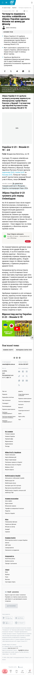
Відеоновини (9, 441)
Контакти (20, 404)
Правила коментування (24, 398)
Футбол (14, 7)
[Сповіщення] (32, 2)
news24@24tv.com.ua (8, 364)
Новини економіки (11, 499)
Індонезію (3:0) (8, 172)
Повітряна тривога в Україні (13, 462)
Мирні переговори (10, 459)
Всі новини (9, 431)
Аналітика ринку (10, 558)
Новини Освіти (10, 538)
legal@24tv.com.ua (23, 650)
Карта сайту (21, 416)
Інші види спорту (10, 582)
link (19, 371)
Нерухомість (9, 556)
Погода (7, 446)
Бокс (6, 572)
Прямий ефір (9, 439)
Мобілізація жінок (10, 483)
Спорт (7, 569)
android (7, 617)
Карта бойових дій (10, 457)
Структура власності (24, 410)
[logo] (12, 2)
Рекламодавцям (6, 406)
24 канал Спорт (6, 7)
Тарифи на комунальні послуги (14, 508)
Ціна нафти (8, 501)
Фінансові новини (10, 506)
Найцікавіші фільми (11, 522)
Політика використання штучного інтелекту (8, 417)
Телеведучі (5, 403)
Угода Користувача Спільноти (23, 395)
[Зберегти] (29, 71)
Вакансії (20, 407)
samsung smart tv (20, 622)
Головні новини (10, 434)
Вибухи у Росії (9, 467)
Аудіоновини (9, 444)
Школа (7, 542)
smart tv (7, 622)
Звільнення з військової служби (14, 478)
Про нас (4, 391)
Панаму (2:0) (7, 175)
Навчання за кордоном (12, 550)
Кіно (6, 519)
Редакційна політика (8, 397)
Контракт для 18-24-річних (13, 485)
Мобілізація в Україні (12, 476)
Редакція (4, 394)
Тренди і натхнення (11, 563)
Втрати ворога (9, 469)
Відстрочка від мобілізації (13, 488)
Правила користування (8, 409)
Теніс (6, 577)
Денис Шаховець (11, 27)
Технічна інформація (24, 401)
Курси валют (9, 503)
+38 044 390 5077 (23, 364)
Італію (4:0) (19, 172)
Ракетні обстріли (10, 455)
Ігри (19, 419)
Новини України (10, 436)
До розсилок (11, 606)
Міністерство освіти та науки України (16, 540)
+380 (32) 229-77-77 (12, 648)
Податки (7, 511)
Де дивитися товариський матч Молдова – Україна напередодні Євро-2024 (15, 185)
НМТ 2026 (8, 545)
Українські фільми (10, 524)
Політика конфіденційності (7, 413)
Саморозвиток (9, 547)
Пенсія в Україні (10, 513)
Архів (19, 413)
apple (20, 617)
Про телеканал (6, 400)
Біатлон (7, 579)
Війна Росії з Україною (13, 452)
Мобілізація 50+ (10, 480)
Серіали (7, 531)
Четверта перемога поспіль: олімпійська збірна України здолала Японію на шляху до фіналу (25, 7)
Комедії (7, 529)
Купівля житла (9, 561)
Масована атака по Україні (13, 464)
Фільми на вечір (10, 527)
